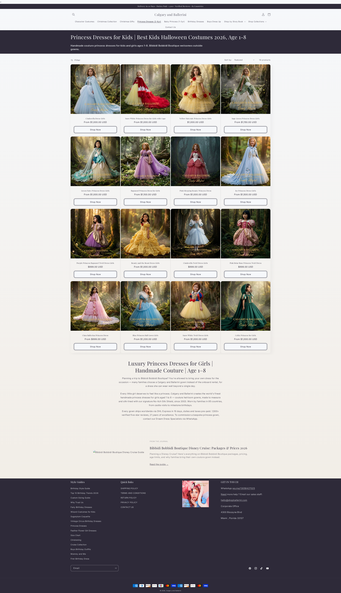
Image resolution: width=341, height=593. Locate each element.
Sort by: (228, 60)
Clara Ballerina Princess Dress (95, 335)
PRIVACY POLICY (129, 502)
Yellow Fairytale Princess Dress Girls (195, 118)
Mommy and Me (78, 554)
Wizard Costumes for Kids (83, 512)
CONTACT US (127, 507)
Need (223, 494)
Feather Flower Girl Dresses (83, 530)
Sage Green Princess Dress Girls (246, 118)
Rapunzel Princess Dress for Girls (145, 191)
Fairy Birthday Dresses (81, 507)
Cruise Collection (78, 544)
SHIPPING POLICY (129, 488)
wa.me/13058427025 (243, 488)
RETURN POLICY (129, 498)
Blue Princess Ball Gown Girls (145, 335)
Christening (76, 540)
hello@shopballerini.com (234, 500)
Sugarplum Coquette (80, 516)
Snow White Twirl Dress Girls (195, 335)
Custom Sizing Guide (80, 498)
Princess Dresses (79, 526)
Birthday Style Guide (80, 488)
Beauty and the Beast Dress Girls (145, 263)
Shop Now (95, 129)
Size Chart (75, 535)
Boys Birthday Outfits (81, 549)
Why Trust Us (77, 502)
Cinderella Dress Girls (95, 118)
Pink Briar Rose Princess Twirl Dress (246, 263)
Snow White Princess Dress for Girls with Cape (145, 118)
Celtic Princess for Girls (245, 335)
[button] (73, 14)
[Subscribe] (115, 568)
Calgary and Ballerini (173, 590)
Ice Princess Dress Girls (245, 191)
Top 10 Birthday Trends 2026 (84, 493)
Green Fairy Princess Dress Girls (95, 191)
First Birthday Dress (80, 559)
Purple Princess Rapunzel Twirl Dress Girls (95, 263)
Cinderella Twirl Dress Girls (195, 263)
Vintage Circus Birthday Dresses (86, 521)
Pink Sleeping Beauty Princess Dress (195, 191)
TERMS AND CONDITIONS (133, 493)
